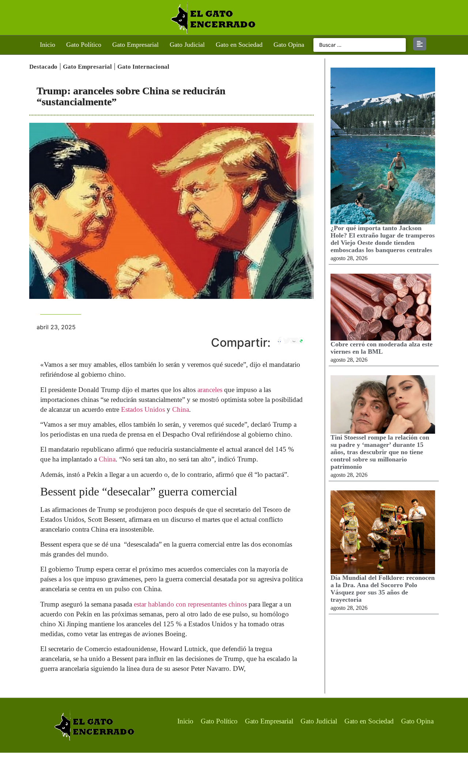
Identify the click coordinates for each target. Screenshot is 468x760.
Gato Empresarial (135, 44)
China (180, 409)
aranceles (209, 390)
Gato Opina (288, 44)
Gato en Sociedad (239, 44)
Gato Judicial (187, 44)
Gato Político (83, 44)
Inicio (47, 44)
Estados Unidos (143, 409)
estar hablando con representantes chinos (190, 604)
